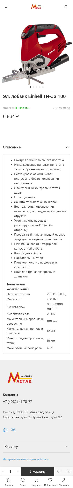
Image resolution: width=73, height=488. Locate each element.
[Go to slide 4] (39, 87)
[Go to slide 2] (33, 87)
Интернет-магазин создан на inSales (26, 459)
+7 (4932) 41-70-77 (17, 402)
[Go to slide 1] (30, 87)
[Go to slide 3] (36, 87)
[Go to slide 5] (43, 87)
